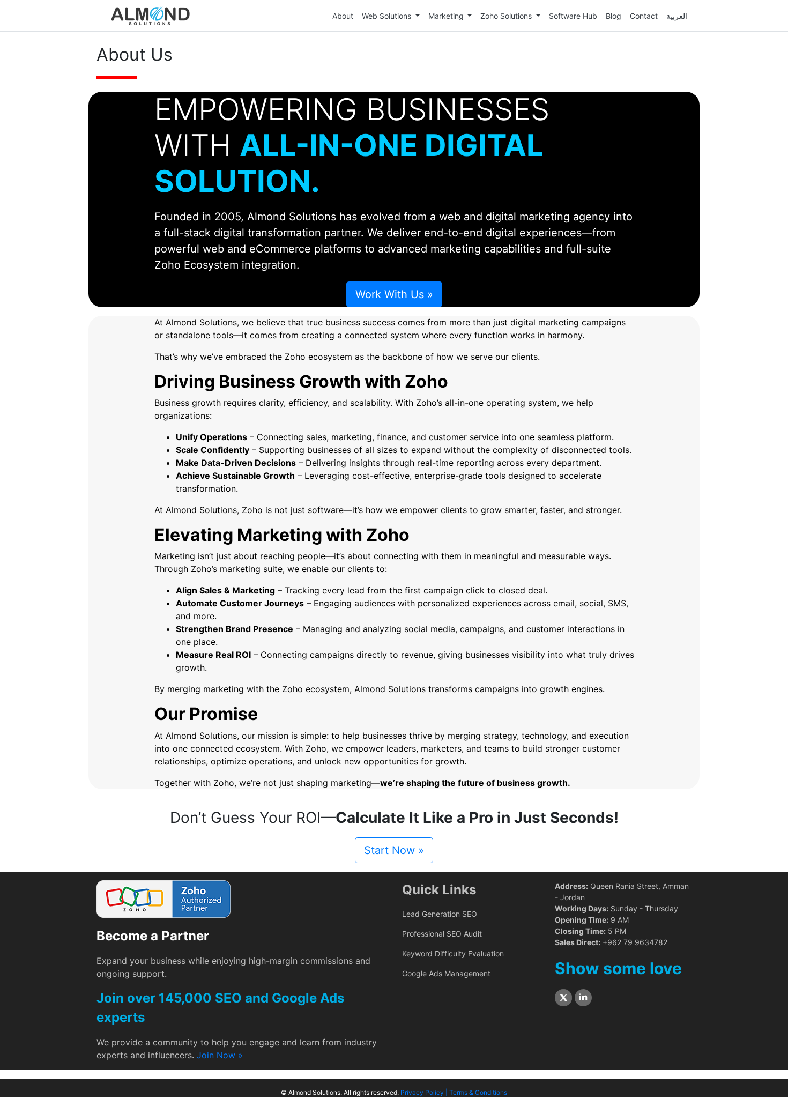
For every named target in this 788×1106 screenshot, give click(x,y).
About (342, 15)
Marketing (447, 15)
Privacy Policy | (424, 1092)
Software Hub (573, 15)
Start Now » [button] (394, 850)
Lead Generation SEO (439, 913)
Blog (613, 15)
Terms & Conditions (478, 1092)
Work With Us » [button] (394, 294)
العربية (676, 15)
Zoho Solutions (507, 15)
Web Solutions (387, 15)
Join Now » (220, 1055)
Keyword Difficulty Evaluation (453, 953)
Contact (644, 15)
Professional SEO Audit (442, 933)
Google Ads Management (446, 973)
